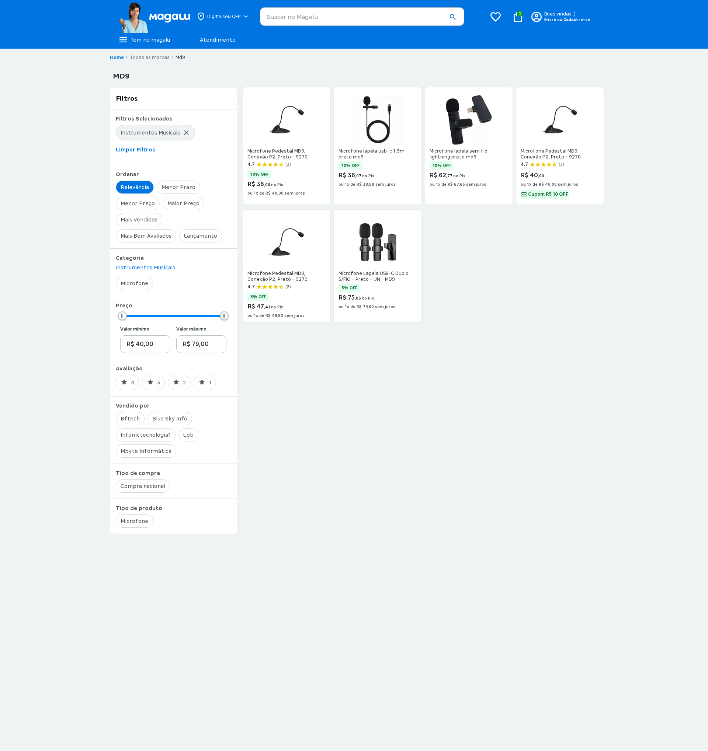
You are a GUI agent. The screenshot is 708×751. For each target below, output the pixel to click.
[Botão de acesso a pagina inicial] (154, 16)
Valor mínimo (134, 329)
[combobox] (362, 16)
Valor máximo (191, 329)
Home (117, 57)
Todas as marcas (150, 57)
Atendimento (218, 40)
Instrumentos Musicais (145, 267)
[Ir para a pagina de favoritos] (495, 16)
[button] (452, 17)
